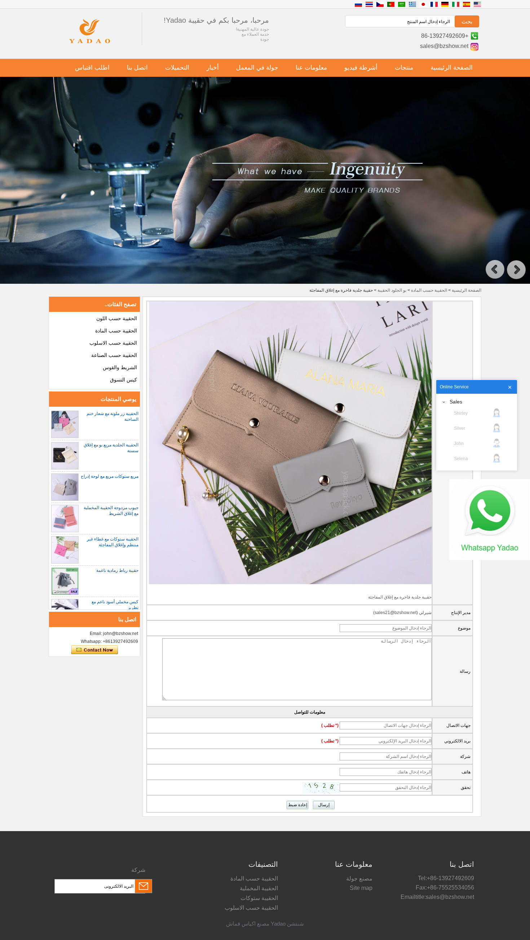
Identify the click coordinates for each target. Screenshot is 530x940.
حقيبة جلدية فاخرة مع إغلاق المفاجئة (400, 597)
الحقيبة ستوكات (259, 898)
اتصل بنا (137, 67)
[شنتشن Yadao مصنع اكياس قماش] (90, 44)
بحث (466, 21)
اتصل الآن (94, 650)
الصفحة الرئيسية (451, 67)
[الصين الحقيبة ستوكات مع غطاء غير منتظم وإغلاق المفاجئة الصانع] (65, 550)
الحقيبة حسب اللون (116, 318)
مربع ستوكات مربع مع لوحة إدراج (109, 476)
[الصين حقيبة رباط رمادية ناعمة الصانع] (65, 581)
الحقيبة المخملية (259, 888)
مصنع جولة (359, 878)
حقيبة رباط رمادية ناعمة (117, 570)
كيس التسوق (123, 380)
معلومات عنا (311, 67)
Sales (456, 402)
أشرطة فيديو (360, 67)
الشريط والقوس (120, 367)
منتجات (404, 67)
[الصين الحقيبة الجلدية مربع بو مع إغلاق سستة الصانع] (65, 455)
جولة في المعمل (257, 67)
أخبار (213, 67)
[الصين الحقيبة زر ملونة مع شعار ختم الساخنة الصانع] (65, 424)
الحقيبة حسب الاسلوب (113, 343)
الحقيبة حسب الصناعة (114, 355)
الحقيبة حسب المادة (429, 290)
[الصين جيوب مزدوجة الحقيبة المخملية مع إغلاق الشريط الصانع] (65, 518)
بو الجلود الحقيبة (391, 290)
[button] (495, 269)
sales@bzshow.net (444, 46)
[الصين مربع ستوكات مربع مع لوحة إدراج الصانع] (65, 487)
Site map (361, 888)
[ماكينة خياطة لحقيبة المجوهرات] (265, 282)
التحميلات (177, 67)
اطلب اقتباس (92, 67)
